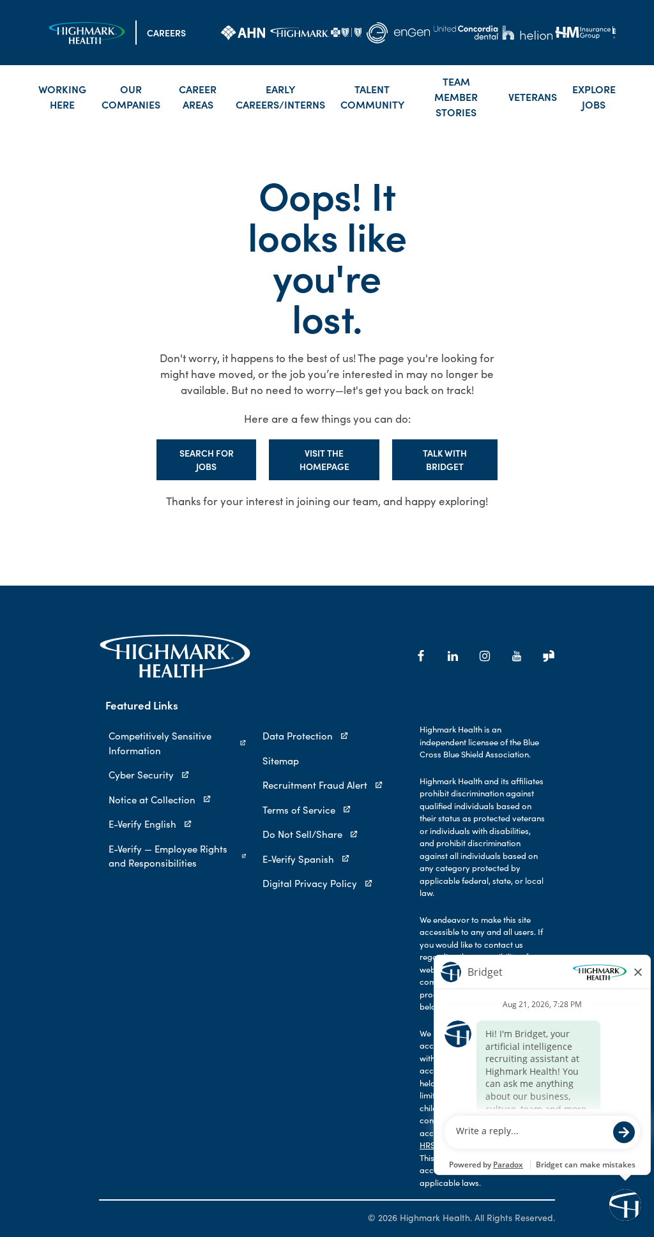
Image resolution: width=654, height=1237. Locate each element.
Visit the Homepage (324, 459)
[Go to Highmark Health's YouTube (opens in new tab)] (516, 655)
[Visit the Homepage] (86, 33)
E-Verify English (142, 823)
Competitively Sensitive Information (160, 743)
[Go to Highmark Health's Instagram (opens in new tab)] (484, 655)
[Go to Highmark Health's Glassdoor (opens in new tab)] (548, 655)
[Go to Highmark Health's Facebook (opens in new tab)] (420, 655)
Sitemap (280, 760)
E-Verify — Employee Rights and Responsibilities (168, 856)
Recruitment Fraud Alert (314, 784)
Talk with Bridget (445, 459)
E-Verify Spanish (298, 859)
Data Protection (297, 735)
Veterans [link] (532, 96)
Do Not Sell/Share (302, 834)
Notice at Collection (152, 799)
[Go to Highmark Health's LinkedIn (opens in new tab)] (452, 655)
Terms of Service (298, 809)
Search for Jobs (206, 459)
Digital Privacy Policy (309, 883)
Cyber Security (141, 774)
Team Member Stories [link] (456, 96)
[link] (243, 32)
